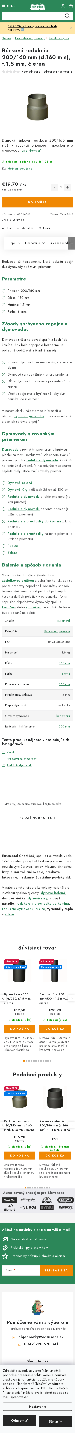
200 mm (64, 726)
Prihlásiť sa (56, 1270)
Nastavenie (37, 1406)
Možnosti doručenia (20, 169)
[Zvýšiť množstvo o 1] (67, 187)
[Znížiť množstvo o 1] (54, 187)
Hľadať (67, 16)
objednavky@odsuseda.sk (41, 1337)
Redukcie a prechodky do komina (34, 521)
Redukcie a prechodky (25, 533)
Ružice (13, 546)
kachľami (9, 607)
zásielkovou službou (18, 580)
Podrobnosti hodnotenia (57, 72)
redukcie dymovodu (42, 460)
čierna (66, 674)
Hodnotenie (32, 243)
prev (3, 998)
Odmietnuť (19, 1420)
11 (50, 1061)
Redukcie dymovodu (24, 509)
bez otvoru (63, 716)
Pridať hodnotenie (37, 818)
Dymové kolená (20, 483)
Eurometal (19, 220)
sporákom (33, 607)
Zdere (12, 553)
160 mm (64, 663)
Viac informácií (31, 151)
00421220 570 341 (41, 1344)
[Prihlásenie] (63, 6)
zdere (9, 914)
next (71, 998)
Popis (12, 243)
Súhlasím (55, 1421)
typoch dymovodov (29, 416)
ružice (40, 909)
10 (48, 1061)
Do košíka (37, 202)
